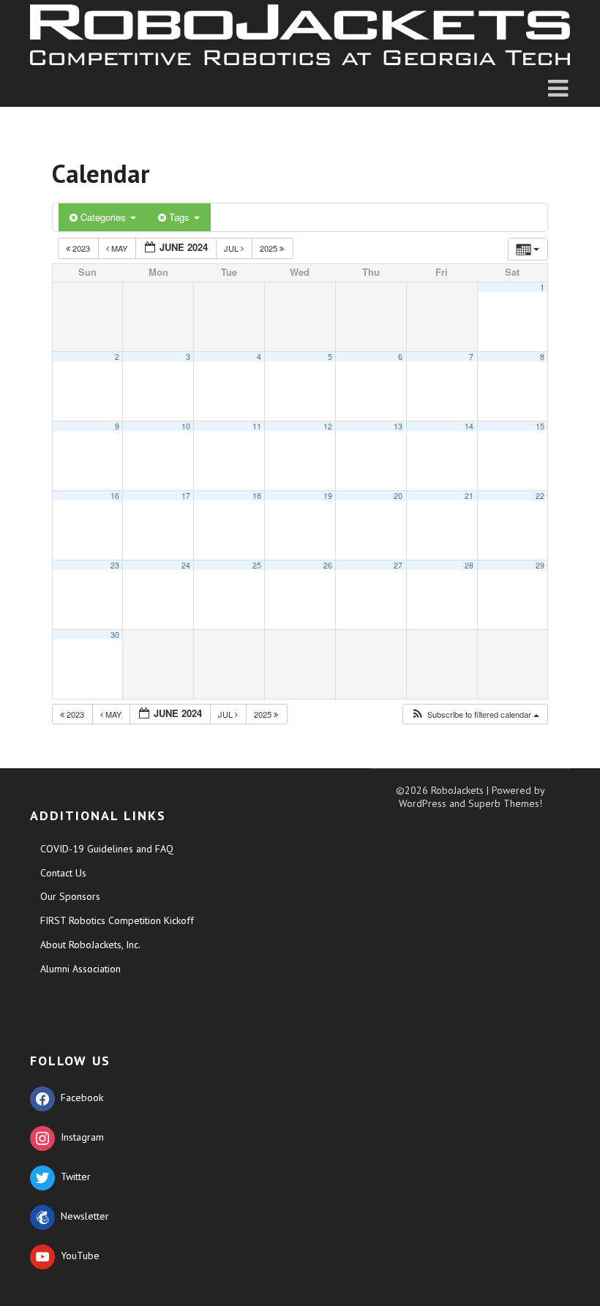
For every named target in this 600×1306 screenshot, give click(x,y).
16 (114, 495)
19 (327, 495)
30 (114, 634)
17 (185, 495)
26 (327, 565)
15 (540, 426)
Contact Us (63, 872)
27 (398, 565)
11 (256, 426)
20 (398, 495)
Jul (232, 248)
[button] (475, 714)
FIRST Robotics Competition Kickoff (117, 920)
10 (185, 426)
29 (540, 565)
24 (185, 565)
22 (540, 495)
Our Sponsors (70, 896)
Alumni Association (80, 968)
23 (114, 565)
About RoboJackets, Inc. (90, 944)
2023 (81, 248)
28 (469, 565)
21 (469, 495)
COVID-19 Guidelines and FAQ (106, 848)
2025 (270, 248)
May (119, 248)
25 (256, 565)
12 (327, 426)
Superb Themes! (505, 803)
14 (469, 426)
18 (256, 495)
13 (398, 426)
